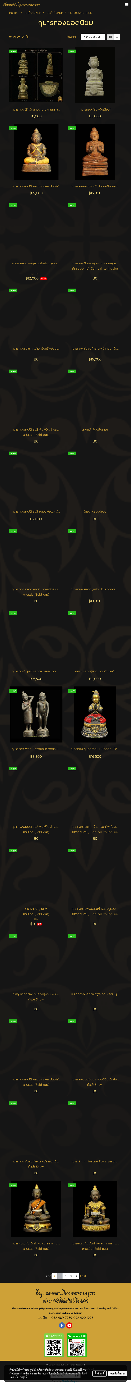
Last (83, 1276)
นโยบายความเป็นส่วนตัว (76, 1373)
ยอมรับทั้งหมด (117, 1373)
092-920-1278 (83, 1317)
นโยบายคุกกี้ (21, 1377)
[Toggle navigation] (126, 5)
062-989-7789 (61, 1317)
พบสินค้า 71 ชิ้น (19, 37)
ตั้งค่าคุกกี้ (99, 1373)
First (48, 1276)
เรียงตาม (73, 37)
